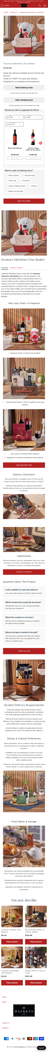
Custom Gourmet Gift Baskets (11, 930)
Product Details (16, 268)
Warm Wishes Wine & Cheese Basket (34, 930)
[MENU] (1, 5)
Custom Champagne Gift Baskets (10, 971)
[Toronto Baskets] (24, 5)
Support (41, 1048)
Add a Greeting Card (24, 100)
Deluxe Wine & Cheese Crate (35, 971)
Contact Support (24, 572)
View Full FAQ (24, 651)
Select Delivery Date (24, 87)
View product (12, 942)
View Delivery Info (24, 465)
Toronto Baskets (19, 1047)
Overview (4, 268)
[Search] (40, 5)
